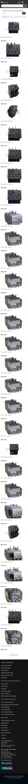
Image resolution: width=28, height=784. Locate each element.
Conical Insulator (5, 670)
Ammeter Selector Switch (7, 675)
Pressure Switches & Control (8, 714)
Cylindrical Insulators (6, 668)
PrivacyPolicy (4, 727)
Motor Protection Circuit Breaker (8, 696)
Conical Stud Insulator (6, 665)
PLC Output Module (5, 709)
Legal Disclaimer (5, 723)
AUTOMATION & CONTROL (8, 699)
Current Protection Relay (7, 702)
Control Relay (4, 686)
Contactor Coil (4, 683)
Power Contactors (5, 693)
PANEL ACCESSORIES (7, 662)
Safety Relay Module (6, 691)
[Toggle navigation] (1, 2)
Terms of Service (18, 777)
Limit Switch (3, 688)
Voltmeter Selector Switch (7, 672)
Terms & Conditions (5, 732)
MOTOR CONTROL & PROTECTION (10, 681)
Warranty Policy (4, 730)
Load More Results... (14, 655)
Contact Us (3, 735)
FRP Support (4, 677)
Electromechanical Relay (7, 712)
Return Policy (4, 725)
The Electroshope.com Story (8, 720)
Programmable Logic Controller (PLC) (10, 704)
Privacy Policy (10, 777)
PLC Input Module (5, 707)
